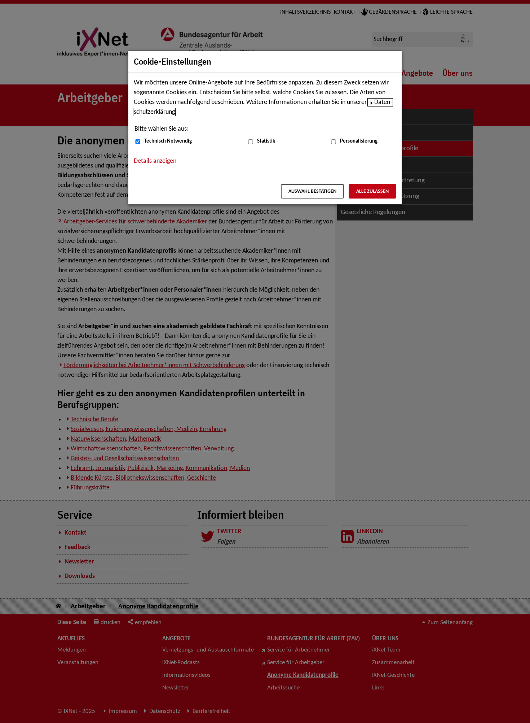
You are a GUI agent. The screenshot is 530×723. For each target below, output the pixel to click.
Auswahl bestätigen (312, 191)
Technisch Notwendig (168, 141)
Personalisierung (358, 141)
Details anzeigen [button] (155, 161)
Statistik (266, 141)
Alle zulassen (372, 191)
